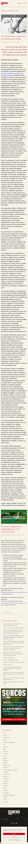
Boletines (5, 747)
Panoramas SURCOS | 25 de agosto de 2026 (14, 628)
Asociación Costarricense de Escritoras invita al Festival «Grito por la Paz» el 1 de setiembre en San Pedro (13, 648)
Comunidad (19, 535)
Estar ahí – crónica (7, 664)
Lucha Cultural (6, 774)
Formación (5, 772)
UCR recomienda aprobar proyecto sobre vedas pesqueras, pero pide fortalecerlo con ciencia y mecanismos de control (13, 631)
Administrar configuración (14, 840)
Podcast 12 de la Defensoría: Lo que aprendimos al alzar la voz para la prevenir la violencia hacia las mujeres (13, 653)
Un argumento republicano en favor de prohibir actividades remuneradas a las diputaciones (12, 668)
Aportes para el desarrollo (9, 742)
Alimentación (6, 738)
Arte (4, 744)
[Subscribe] (25, 819)
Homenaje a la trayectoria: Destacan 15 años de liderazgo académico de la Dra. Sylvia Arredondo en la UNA (13, 637)
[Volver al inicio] (4, 3)
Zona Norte (5, 802)
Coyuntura (5, 754)
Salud (4, 788)
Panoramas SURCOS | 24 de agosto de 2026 (14, 662)
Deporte (5, 758)
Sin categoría (6, 793)
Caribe (4, 749)
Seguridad (5, 790)
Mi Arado (5, 779)
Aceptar (14, 833)
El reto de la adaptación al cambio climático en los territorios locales (11, 529)
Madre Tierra (6, 777)
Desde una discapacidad (9, 658)
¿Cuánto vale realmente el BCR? (10, 660)
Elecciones (5, 767)
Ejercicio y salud (7, 765)
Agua (4, 733)
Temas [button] (24, 3)
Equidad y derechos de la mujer (10, 770)
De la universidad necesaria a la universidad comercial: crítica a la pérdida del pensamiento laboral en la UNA (14, 642)
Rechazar (14, 837)
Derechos (5, 761)
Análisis (18, 42)
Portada (19, 3)
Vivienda (5, 799)
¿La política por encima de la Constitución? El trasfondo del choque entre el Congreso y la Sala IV (13, 674)
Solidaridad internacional (9, 795)
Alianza (5, 735)
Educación (5, 763)
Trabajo (5, 797)
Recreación (5, 786)
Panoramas (5, 781)
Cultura (5, 756)
